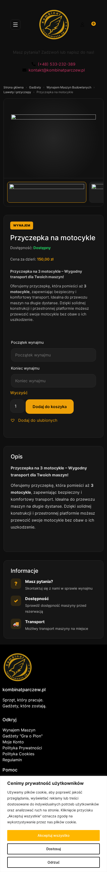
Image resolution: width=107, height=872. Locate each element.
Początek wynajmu (27, 342)
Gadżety (35, 87)
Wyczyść (19, 392)
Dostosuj (53, 849)
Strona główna (13, 87)
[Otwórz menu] (15, 25)
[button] (33, 420)
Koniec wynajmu (25, 368)
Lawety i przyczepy (17, 92)
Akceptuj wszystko (53, 835)
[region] (53, 824)
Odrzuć (54, 862)
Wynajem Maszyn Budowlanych (69, 87)
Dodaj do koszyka (50, 406)
